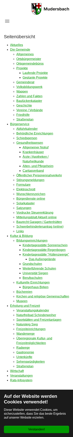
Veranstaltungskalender (32, 310)
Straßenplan (24, 119)
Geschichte (24, 105)
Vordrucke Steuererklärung (34, 212)
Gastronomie (25, 352)
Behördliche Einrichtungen (34, 133)
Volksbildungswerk (29, 86)
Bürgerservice (19, 124)
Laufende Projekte (35, 73)
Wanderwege (25, 333)
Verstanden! (36, 429)
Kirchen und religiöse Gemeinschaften (42, 296)
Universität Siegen (35, 273)
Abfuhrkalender (27, 128)
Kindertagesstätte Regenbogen (44, 249)
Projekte (22, 68)
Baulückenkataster (29, 100)
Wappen (22, 91)
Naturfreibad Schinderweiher (36, 315)
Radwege (23, 347)
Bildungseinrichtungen (31, 240)
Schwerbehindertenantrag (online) (39, 226)
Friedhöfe (23, 114)
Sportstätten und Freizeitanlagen (38, 319)
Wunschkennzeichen (30, 194)
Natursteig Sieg (27, 324)
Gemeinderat (25, 82)
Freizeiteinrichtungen (31, 329)
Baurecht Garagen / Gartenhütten (39, 222)
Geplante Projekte (35, 77)
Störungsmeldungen (30, 180)
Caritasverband (33, 170)
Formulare (23, 184)
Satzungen (23, 208)
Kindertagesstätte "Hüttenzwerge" (46, 254)
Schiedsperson (26, 138)
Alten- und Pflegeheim (38, 166)
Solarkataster (25, 203)
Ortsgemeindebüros (30, 63)
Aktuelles (16, 45)
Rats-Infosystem (21, 380)
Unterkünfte (24, 357)
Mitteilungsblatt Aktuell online (36, 217)
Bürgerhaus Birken (35, 287)
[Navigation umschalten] (7, 21)
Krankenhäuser (33, 152)
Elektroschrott (25, 189)
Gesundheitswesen (29, 142)
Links (20, 231)
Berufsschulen (32, 277)
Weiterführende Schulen (39, 268)
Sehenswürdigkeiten (30, 361)
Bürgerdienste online (30, 198)
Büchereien (24, 291)
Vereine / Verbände (29, 110)
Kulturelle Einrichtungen (33, 282)
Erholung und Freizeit (25, 305)
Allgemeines (25, 54)
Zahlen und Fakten (29, 96)
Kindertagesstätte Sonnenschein (45, 245)
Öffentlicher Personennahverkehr (39, 175)
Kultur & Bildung (21, 236)
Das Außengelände (42, 259)
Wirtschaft (17, 371)
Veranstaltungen (21, 375)
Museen (21, 301)
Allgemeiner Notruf (35, 147)
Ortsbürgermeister (28, 59)
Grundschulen (32, 263)
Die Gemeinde (20, 49)
